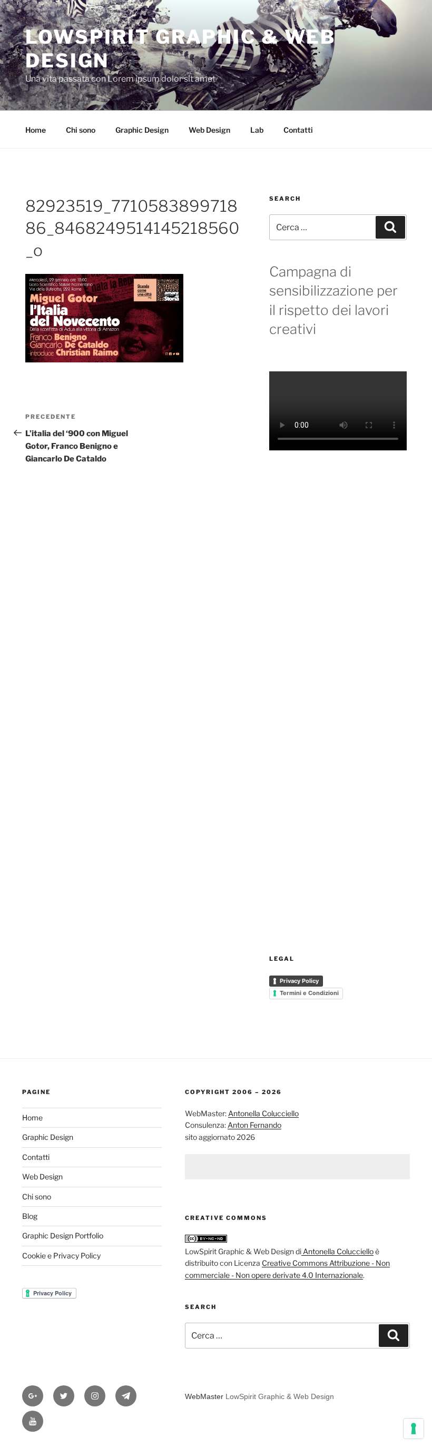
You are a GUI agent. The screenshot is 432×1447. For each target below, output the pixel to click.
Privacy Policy (299, 981)
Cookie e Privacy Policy (61, 1255)
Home (35, 129)
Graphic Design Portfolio (62, 1235)
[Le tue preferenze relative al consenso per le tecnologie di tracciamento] (414, 1429)
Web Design (209, 129)
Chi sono (80, 129)
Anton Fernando (254, 1124)
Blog (29, 1216)
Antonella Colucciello (263, 1113)
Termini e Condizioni (309, 993)
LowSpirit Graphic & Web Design (279, 1396)
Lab (256, 129)
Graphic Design (142, 129)
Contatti (298, 129)
